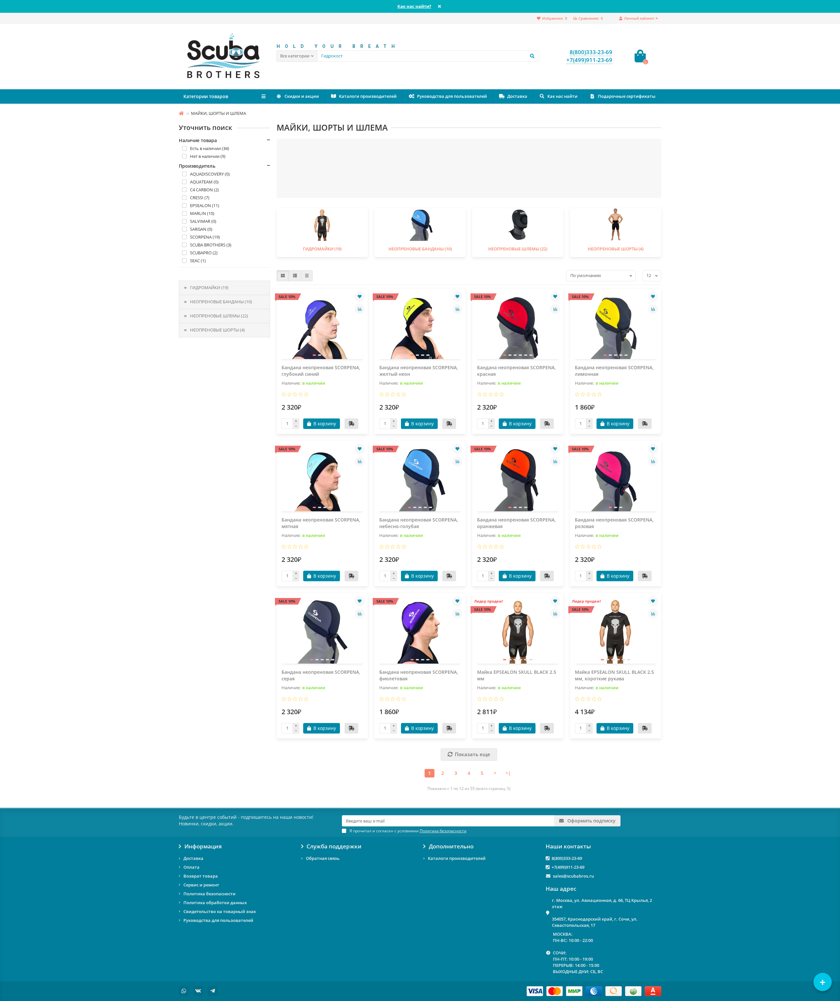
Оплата (191, 867)
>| (508, 773)
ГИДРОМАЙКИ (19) (209, 287)
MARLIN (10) (202, 213)
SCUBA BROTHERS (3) (210, 245)
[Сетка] (283, 275)
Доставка (517, 96)
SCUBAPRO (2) (204, 253)
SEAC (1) (198, 261)
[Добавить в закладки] (360, 297)
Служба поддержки (334, 846)
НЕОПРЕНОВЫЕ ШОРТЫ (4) (217, 330)
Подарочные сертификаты (627, 96)
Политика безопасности (209, 894)
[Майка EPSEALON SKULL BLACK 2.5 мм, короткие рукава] (615, 631)
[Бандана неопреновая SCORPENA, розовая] (615, 478)
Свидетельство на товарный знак (219, 911)
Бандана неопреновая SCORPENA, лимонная (614, 370)
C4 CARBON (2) (204, 190)
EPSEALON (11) (204, 205)
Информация (203, 846)
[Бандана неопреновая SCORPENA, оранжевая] (517, 478)
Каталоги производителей (368, 96)
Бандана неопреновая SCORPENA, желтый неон (418, 370)
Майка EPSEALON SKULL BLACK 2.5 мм (516, 675)
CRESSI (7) (199, 198)
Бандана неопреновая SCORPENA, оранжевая (516, 523)
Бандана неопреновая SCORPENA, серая (321, 675)
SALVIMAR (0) (203, 221)
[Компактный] (307, 275)
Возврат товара (200, 876)
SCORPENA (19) (205, 237)
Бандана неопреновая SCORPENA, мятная (321, 523)
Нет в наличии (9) (207, 156)
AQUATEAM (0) (204, 182)
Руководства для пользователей (452, 96)
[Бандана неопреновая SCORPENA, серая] (322, 631)
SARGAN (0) (201, 229)
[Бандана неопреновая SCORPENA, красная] (517, 326)
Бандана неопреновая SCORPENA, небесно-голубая (418, 523)
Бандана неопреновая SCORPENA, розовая (614, 523)
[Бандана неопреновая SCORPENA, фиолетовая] (420, 631)
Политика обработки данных (215, 902)
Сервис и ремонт (201, 885)
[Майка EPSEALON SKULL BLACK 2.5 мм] (517, 631)
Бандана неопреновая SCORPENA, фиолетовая (418, 675)
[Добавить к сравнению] (360, 309)
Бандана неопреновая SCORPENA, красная (516, 370)
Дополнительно (451, 846)
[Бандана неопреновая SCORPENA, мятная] (322, 478)
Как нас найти (562, 96)
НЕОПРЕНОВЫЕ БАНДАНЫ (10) (221, 302)
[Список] (295, 275)
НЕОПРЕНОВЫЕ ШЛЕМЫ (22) (219, 316)
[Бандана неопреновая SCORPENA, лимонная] (615, 326)
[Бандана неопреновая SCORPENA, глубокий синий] (322, 326)
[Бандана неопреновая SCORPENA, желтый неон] (420, 326)
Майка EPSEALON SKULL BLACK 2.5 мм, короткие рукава (614, 675)
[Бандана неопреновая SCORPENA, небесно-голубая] (420, 478)
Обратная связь (323, 858)
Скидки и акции (301, 96)
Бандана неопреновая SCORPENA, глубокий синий (321, 370)
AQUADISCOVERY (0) (210, 174)
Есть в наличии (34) (209, 148)
